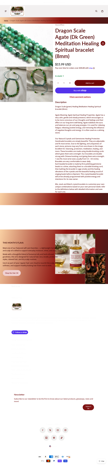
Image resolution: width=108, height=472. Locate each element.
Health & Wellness (18, 353)
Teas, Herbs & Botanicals (21, 370)
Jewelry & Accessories (20, 366)
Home (6, 20)
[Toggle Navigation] (6, 11)
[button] (96, 11)
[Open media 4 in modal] (40, 84)
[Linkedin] (46, 438)
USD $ (54, 446)
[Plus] (70, 83)
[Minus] (58, 83)
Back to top (15, 286)
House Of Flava (47, 466)
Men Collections (17, 378)
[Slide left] (4, 2)
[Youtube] (58, 430)
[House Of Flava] (17, 11)
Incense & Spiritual (18, 361)
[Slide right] (104, 2)
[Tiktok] (62, 438)
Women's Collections (19, 383)
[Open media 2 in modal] (26, 45)
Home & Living (17, 357)
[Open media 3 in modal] (13, 84)
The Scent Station (18, 374)
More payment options (80, 96)
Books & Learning (18, 349)
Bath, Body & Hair (18, 345)
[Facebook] (43, 430)
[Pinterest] (54, 438)
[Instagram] (65, 430)
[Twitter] (50, 430)
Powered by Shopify (61, 466)
